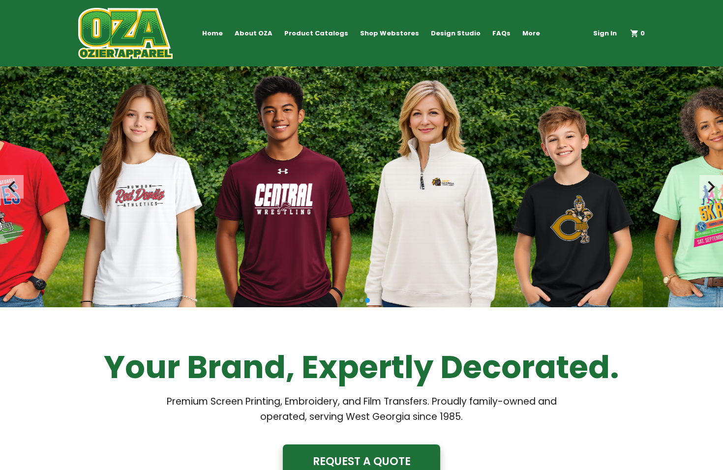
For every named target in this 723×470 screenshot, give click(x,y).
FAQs (501, 33)
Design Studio (456, 33)
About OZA (253, 33)
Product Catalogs (316, 33)
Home (212, 33)
